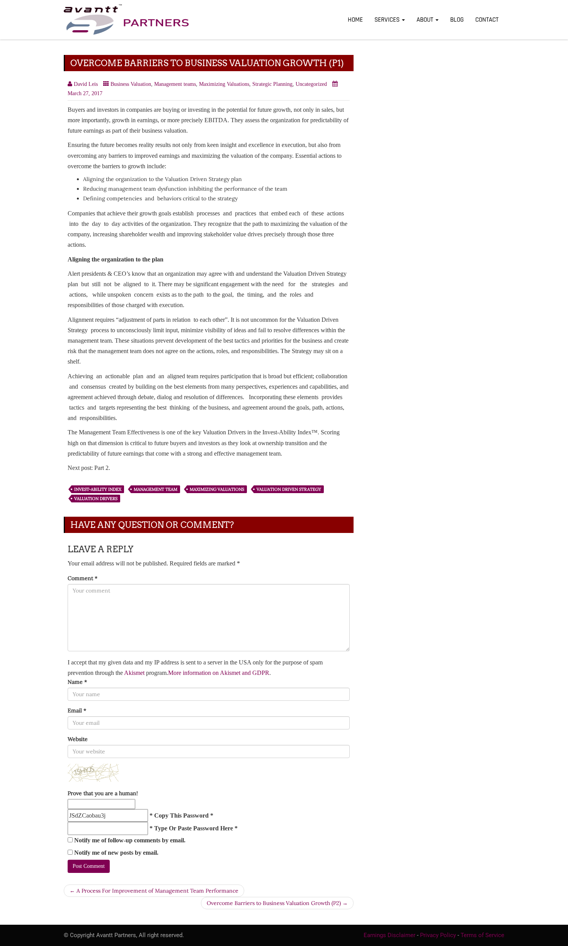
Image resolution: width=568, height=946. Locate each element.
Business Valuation (131, 84)
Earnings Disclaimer (389, 935)
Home (355, 19)
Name (77, 681)
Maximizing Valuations (224, 84)
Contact (486, 19)
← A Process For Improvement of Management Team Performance (154, 890)
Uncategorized (311, 84)
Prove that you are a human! (103, 793)
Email (77, 710)
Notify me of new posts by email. (116, 852)
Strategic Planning (272, 84)
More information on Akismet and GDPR (218, 672)
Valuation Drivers (95, 498)
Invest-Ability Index (97, 489)
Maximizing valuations (217, 489)
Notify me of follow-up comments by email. (129, 840)
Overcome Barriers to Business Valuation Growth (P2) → (277, 903)
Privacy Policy (438, 935)
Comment (82, 578)
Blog (457, 19)
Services (387, 19)
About (426, 19)
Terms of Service (482, 935)
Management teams (175, 84)
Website (78, 739)
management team (155, 489)
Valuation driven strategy (289, 489)
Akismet (134, 672)
